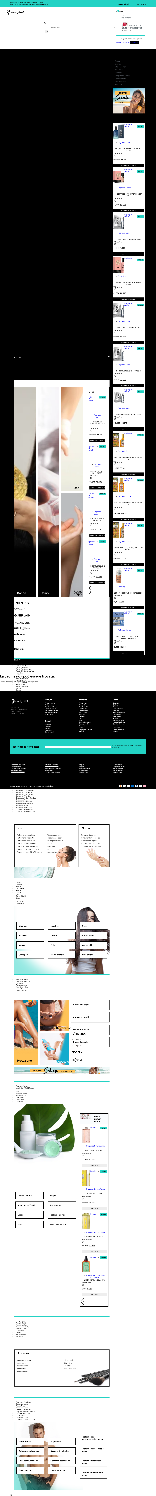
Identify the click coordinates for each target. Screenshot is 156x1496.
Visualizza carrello (123, 42)
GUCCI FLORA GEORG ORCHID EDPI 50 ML (129, 504)
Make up (17, 660)
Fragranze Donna (97, 465)
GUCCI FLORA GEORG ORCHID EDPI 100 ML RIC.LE (128, 549)
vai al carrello (126, 18)
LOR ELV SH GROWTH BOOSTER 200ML (128, 593)
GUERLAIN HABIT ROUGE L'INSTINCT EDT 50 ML (132, 27)
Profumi (17, 357)
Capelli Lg (121, 587)
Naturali (17, 1083)
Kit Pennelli (20, 1336)
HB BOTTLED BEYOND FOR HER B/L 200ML (129, 283)
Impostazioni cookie (18, 772)
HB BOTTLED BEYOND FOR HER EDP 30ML (129, 195)
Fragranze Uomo (97, 416)
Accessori (18, 1318)
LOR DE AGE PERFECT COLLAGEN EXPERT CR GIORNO (128, 637)
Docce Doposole (21, 991)
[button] (112, 50)
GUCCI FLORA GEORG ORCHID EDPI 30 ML (129, 458)
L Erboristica (94, 1277)
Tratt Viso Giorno (124, 630)
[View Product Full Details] (86, 1135)
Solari (16, 976)
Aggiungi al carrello (97, 440)
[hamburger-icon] (109, 356)
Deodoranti (19, 1101)
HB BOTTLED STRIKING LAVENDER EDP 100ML (129, 150)
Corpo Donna (123, 276)
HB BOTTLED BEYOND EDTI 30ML (97, 519)
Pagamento (134, 42)
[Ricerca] (46, 31)
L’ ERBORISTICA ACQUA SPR (94, 1280)
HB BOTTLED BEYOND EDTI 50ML (97, 567)
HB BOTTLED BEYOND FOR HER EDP (97, 472)
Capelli (17, 879)
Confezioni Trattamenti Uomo (26, 1419)
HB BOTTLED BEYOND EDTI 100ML (128, 371)
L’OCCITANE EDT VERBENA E (94, 1194)
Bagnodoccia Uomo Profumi (25, 378)
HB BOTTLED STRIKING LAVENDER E (97, 424)
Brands (17, 1491)
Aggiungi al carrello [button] (128, 125)
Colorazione (20, 904)
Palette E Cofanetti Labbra (25, 671)
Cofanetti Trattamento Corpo (25, 811)
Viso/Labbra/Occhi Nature (25, 1088)
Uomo (16, 1399)
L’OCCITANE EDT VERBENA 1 (94, 1237)
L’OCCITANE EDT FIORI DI (94, 1150)
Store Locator (141, 4)
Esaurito (93, 1128)
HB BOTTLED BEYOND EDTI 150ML (128, 414)
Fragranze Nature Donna (95, 1146)
